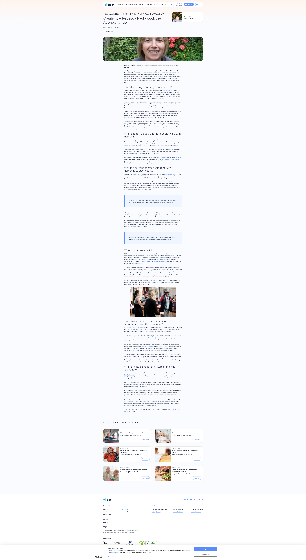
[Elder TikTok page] (188, 499)
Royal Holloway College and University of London (161, 337)
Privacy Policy (114, 552)
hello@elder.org (156, 512)
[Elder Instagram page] (184, 499)
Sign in (198, 4)
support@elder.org (196, 512)
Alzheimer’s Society (145, 261)
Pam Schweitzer (167, 90)
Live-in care (120, 4)
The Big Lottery (128, 375)
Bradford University (148, 346)
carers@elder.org (178, 512)
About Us (142, 4)
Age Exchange (166, 239)
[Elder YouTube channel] (191, 499)
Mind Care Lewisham (160, 261)
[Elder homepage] (109, 4)
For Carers (164, 4)
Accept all (205, 549)
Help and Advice (152, 4)
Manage (204, 554)
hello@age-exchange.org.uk (147, 239)
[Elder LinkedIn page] (194, 499)
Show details (111, 557)
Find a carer (189, 4)
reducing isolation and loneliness (170, 159)
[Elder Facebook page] (181, 499)
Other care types (131, 4)
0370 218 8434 (124, 509)
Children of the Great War (158, 104)
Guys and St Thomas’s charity (133, 327)
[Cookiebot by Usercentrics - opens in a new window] (98, 557)
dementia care (168, 174)
